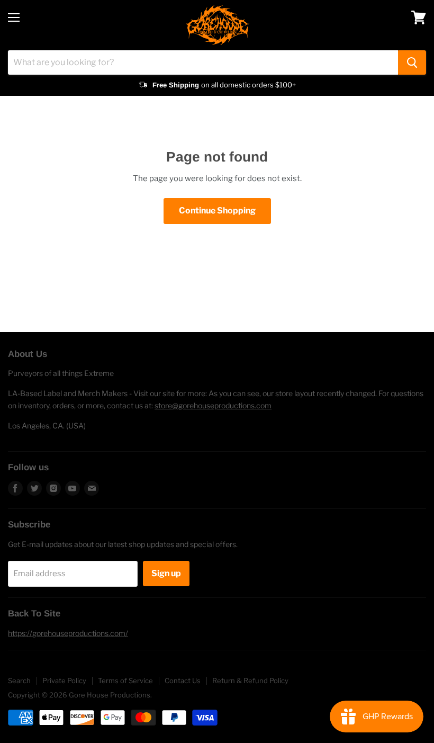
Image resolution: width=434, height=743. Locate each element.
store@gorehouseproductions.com (213, 405)
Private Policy (64, 680)
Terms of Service (125, 680)
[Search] (412, 62)
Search (19, 680)
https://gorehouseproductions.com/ (68, 633)
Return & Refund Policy (250, 680)
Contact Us (183, 680)
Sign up (166, 573)
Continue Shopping (217, 210)
